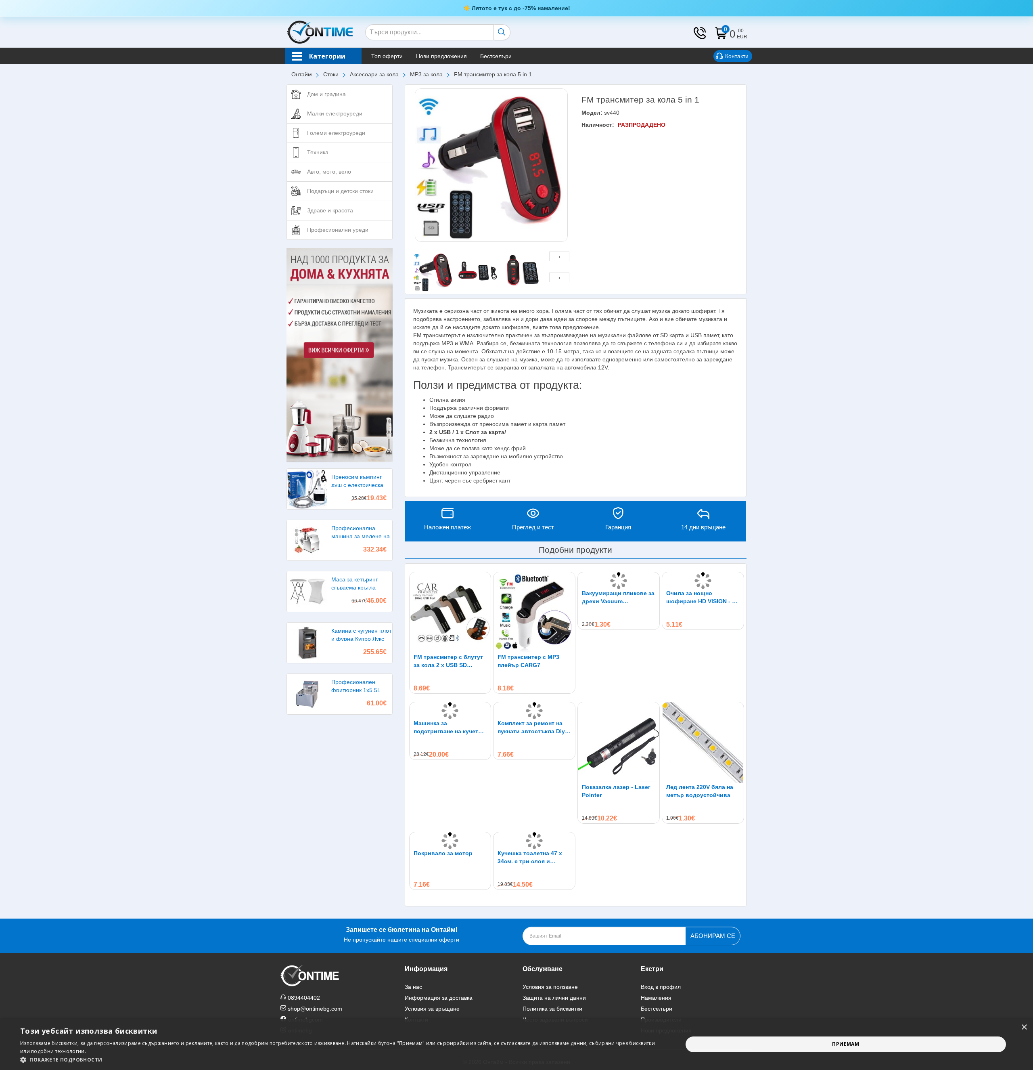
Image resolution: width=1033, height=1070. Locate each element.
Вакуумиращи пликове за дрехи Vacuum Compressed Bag (618, 597)
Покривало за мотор (443, 853)
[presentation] (559, 256)
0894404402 (304, 997)
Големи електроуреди (336, 133)
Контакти (737, 56)
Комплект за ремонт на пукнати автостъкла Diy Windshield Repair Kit (531, 727)
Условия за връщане (432, 1008)
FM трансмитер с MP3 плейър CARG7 (528, 661)
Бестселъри (496, 56)
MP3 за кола (426, 74)
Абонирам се (712, 935)
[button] (341, 1059)
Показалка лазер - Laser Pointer (616, 791)
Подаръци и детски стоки (340, 191)
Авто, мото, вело (329, 171)
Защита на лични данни (554, 997)
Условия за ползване (550, 987)
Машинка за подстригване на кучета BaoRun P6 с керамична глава (447, 727)
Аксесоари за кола (374, 74)
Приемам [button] (845, 1044)
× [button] (1024, 1027)
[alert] (516, 1044)
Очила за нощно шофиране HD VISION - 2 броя (700, 597)
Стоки (331, 74)
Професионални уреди (337, 230)
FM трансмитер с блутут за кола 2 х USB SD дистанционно (448, 661)
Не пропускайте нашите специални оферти (401, 934)
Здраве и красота (330, 210)
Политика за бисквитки (552, 1008)
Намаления (656, 997)
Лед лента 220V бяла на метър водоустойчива (699, 791)
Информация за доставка (439, 997)
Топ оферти (387, 56)
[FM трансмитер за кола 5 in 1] (491, 165)
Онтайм (301, 74)
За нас (413, 987)
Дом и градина (326, 94)
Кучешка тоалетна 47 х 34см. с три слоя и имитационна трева (530, 857)
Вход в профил (661, 987)
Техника (317, 152)
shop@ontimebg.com (315, 1008)
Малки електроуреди (334, 113)
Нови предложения (441, 56)
